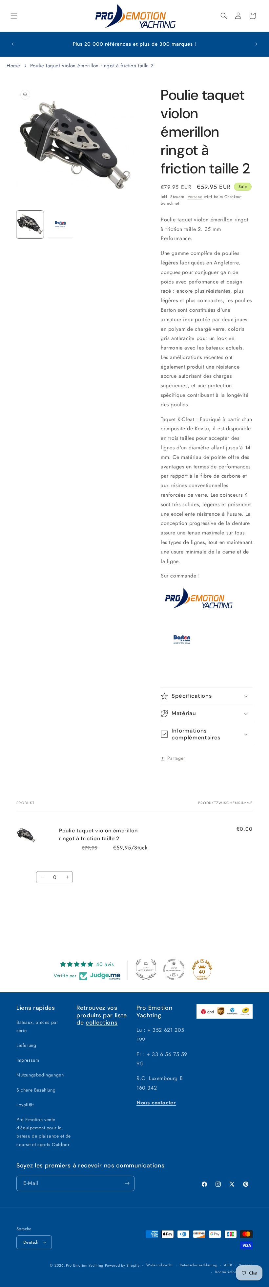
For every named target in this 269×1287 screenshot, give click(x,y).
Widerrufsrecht (159, 1265)
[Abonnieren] (127, 1183)
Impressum (27, 1060)
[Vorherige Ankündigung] (13, 44)
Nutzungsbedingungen (40, 1075)
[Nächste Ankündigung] (256, 44)
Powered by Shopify (122, 1265)
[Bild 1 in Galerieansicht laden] (30, 225)
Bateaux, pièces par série (37, 1026)
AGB (228, 1265)
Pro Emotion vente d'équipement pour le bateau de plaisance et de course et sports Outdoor (43, 1132)
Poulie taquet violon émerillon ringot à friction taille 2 (92, 65)
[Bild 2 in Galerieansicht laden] (60, 225)
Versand (195, 197)
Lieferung (26, 1045)
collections (101, 1022)
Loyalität (24, 1104)
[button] (14, 16)
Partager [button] (176, 758)
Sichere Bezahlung (35, 1090)
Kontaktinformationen (234, 1272)
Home (13, 65)
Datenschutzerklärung (198, 1265)
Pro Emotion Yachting (84, 1265)
